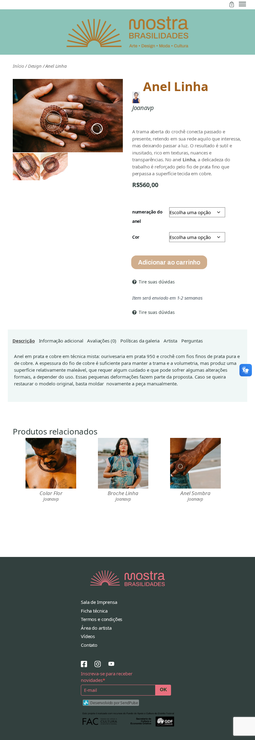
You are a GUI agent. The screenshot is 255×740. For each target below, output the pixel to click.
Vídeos (88, 636)
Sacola (232, 4)
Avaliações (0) (101, 341)
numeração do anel (147, 216)
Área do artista (96, 628)
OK (163, 689)
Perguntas (192, 341)
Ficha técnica (94, 611)
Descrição (23, 341)
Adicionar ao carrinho (169, 262)
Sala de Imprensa (99, 602)
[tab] (23, 341)
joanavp (143, 107)
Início (18, 66)
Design (35, 66)
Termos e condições (101, 619)
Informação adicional (61, 341)
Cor (136, 237)
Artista (170, 341)
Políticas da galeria (140, 341)
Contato (89, 645)
